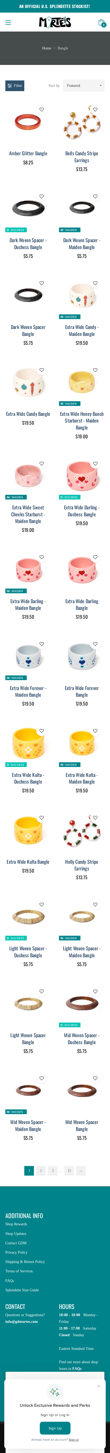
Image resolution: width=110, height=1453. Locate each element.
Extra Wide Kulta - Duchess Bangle (28, 778)
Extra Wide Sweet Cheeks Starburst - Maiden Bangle (28, 514)
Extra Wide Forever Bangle (82, 691)
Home (46, 48)
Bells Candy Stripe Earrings (81, 156)
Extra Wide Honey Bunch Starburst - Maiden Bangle (82, 420)
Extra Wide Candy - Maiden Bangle (82, 330)
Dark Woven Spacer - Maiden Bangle (81, 243)
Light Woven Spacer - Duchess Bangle (28, 951)
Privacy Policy (16, 1252)
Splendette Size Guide (22, 1290)
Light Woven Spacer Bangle (28, 1038)
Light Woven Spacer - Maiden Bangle (82, 951)
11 (69, 1171)
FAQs (9, 1281)
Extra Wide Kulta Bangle (28, 861)
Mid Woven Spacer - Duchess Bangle (81, 1038)
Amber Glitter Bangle (28, 153)
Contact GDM (15, 1243)
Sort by (54, 86)
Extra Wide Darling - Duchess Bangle (82, 510)
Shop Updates (15, 1234)
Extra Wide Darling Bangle (81, 604)
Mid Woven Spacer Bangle (81, 1125)
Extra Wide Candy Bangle (28, 413)
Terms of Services (19, 1271)
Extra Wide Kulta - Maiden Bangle (82, 778)
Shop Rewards (16, 1224)
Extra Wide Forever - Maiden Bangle (28, 691)
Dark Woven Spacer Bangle (28, 330)
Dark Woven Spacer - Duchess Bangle (28, 243)
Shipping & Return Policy (25, 1262)
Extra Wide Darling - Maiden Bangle (28, 604)
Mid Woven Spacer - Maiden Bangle (28, 1125)
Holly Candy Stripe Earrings (81, 865)
